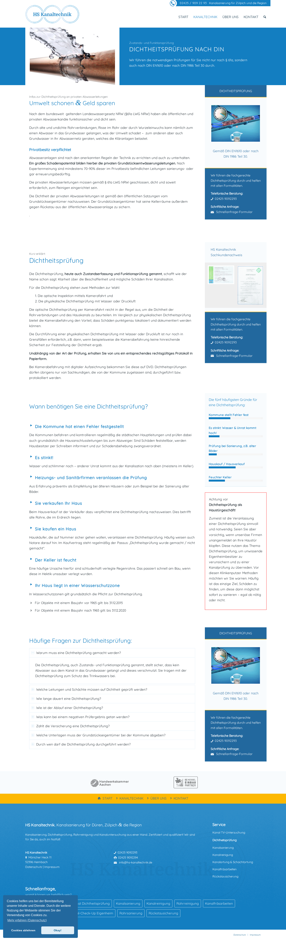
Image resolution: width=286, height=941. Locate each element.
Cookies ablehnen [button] (23, 930)
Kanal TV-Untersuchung (228, 832)
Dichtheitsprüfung (224, 840)
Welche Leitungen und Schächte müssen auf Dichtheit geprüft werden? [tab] (91, 689)
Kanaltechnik (131, 798)
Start (107, 798)
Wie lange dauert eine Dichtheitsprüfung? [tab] (68, 699)
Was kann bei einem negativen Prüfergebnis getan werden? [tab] (82, 717)
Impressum (52, 867)
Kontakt (181, 798)
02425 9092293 (226, 199)
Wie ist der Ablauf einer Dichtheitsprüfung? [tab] (69, 708)
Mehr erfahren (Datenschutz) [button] (27, 920)
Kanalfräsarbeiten (224, 869)
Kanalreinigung (222, 855)
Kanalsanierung (223, 847)
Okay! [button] (57, 930)
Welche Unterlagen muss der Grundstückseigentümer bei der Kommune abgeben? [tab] (100, 735)
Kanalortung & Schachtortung (232, 862)
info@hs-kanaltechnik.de (135, 862)
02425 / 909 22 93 (193, 3)
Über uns (158, 798)
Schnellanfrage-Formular (234, 212)
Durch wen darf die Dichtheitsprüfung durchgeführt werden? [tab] (83, 744)
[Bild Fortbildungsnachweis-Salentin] (252, 286)
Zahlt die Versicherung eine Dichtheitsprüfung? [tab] (73, 726)
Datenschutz (33, 867)
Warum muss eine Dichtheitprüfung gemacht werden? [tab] (78, 653)
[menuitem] (183, 17)
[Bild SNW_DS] (222, 276)
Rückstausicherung (225, 876)
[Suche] (264, 17)
